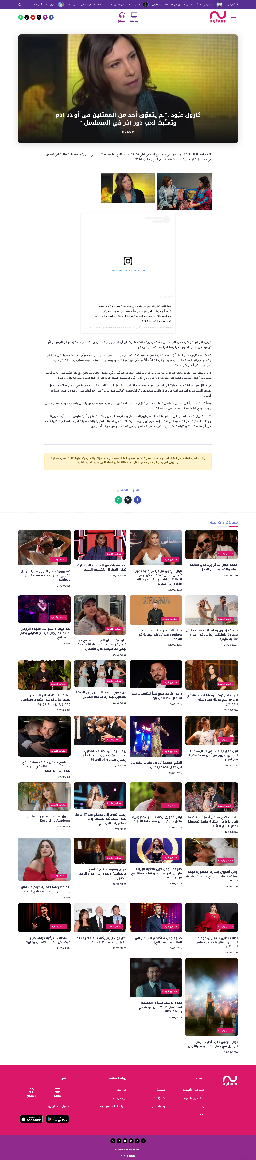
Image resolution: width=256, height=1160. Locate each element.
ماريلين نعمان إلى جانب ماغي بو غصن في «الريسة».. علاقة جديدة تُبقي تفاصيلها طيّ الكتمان (102, 644)
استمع (122, 20)
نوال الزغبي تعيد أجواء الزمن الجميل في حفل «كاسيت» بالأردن (138, 4)
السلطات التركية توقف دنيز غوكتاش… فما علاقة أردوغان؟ (209, 4)
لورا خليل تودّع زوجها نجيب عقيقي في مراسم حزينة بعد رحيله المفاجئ (212, 699)
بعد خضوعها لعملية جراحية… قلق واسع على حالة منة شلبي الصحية (46, 889)
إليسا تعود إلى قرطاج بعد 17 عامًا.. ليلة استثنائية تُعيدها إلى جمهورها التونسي (100, 819)
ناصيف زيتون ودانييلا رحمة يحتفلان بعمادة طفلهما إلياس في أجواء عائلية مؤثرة (212, 634)
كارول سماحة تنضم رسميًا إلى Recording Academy (48, 818)
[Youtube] (32, 17)
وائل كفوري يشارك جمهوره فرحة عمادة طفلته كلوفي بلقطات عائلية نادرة (212, 876)
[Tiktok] (26, 17)
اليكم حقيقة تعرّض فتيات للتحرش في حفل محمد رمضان (156, 765)
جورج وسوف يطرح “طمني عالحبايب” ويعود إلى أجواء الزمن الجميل (102, 873)
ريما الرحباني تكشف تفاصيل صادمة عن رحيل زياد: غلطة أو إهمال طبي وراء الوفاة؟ (104, 755)
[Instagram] (45, 17)
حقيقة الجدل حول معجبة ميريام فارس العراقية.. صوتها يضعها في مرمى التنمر (156, 873)
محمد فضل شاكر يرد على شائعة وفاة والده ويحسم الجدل (214, 567)
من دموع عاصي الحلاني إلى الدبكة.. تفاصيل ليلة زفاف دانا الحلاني (100, 694)
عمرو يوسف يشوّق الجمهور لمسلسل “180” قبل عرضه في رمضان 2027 (59, 4)
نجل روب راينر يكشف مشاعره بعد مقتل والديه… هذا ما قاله (101, 940)
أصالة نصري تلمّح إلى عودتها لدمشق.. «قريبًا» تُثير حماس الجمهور (216, 942)
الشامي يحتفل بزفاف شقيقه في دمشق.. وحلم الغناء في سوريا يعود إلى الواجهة (46, 766)
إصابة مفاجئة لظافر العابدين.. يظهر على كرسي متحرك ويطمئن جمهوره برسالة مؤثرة (46, 699)
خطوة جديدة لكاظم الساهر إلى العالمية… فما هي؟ (158, 940)
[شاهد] (134, 15)
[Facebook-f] (51, 17)
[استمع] (122, 15)
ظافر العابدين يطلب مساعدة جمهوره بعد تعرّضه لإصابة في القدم (160, 634)
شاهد (134, 20)
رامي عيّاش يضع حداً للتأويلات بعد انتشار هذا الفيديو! (157, 696)
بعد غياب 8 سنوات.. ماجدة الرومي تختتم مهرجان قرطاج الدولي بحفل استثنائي (45, 633)
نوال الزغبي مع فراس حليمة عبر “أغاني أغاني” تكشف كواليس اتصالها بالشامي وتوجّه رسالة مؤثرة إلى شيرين (158, 577)
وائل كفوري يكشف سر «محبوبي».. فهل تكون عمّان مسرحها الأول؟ (156, 819)
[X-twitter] (39, 17)
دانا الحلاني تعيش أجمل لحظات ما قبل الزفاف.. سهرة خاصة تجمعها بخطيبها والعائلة (213, 821)
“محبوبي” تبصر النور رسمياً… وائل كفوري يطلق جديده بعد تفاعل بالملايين (46, 575)
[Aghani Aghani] (218, 17)
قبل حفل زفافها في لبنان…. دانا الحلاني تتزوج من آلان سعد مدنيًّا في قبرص (213, 755)
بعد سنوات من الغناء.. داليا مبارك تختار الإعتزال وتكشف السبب (101, 567)
